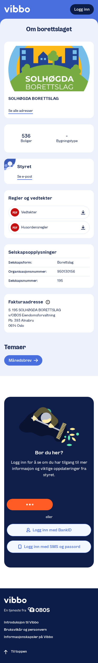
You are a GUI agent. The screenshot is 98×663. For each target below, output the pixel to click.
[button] (47, 302)
